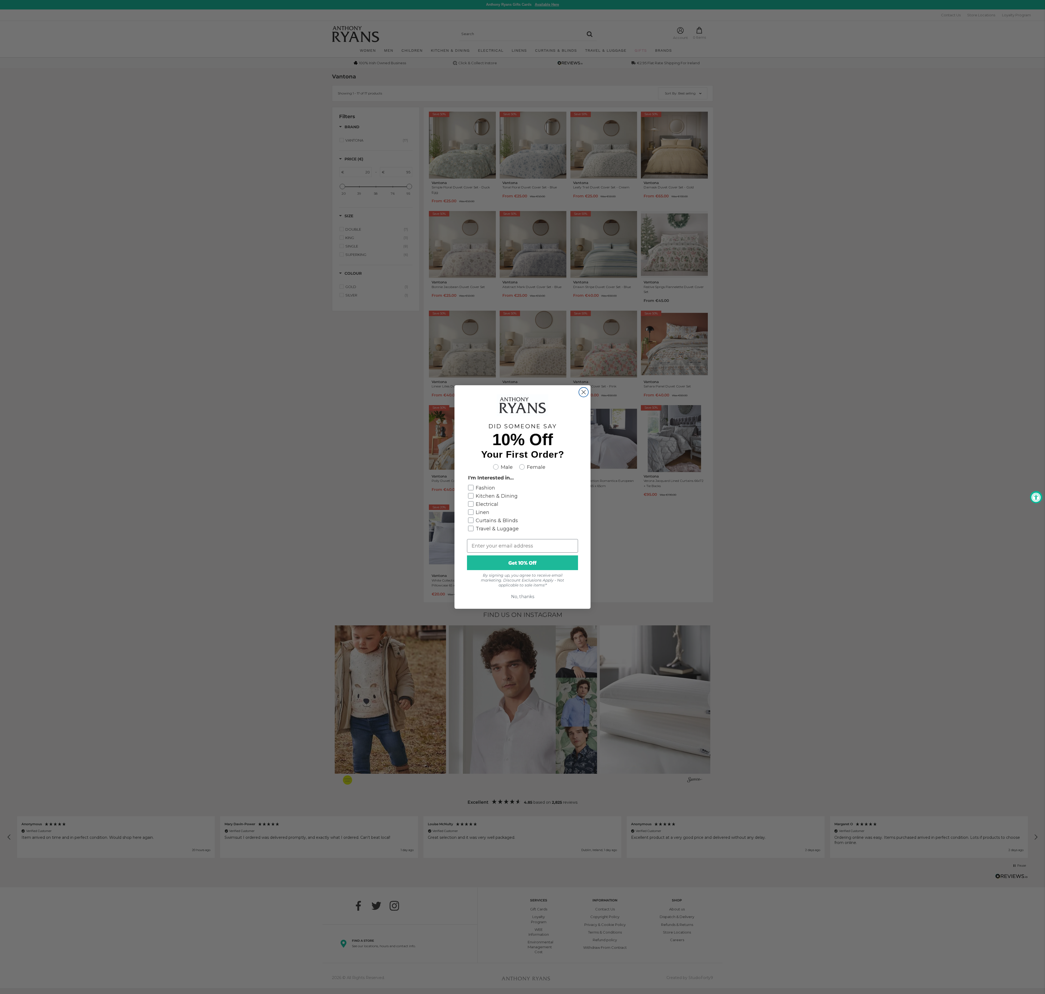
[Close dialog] (583, 392)
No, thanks (522, 596)
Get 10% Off (522, 563)
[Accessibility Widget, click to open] (1036, 497)
